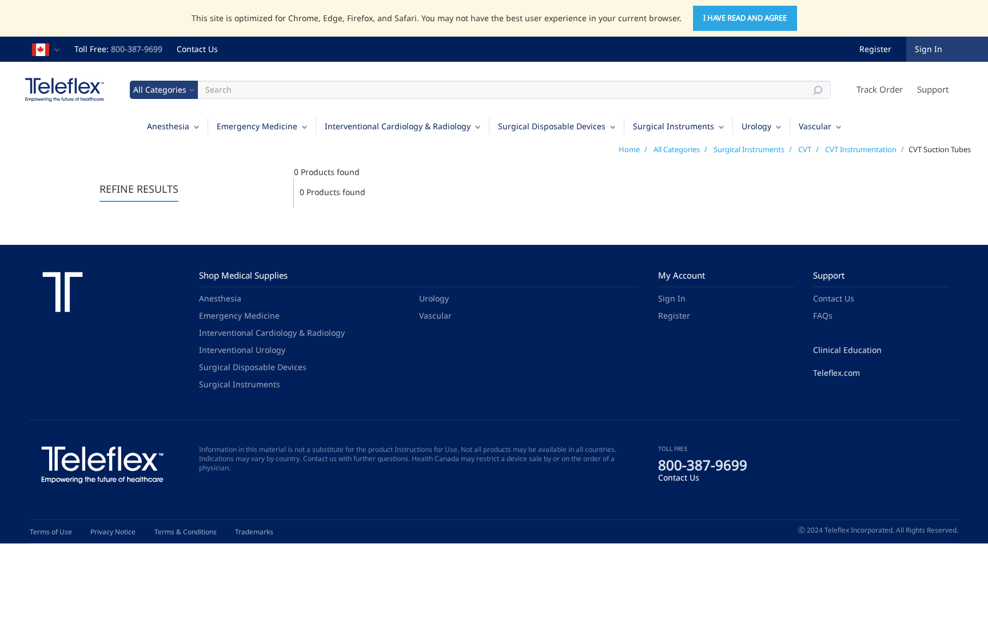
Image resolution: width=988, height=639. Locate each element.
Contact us (320, 458)
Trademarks (254, 532)
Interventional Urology (242, 349)
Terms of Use (51, 532)
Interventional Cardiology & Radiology (398, 126)
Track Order (879, 89)
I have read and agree (745, 18)
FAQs (822, 315)
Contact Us (197, 48)
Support (933, 89)
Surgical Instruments (673, 126)
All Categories (677, 149)
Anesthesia (168, 126)
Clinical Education (847, 349)
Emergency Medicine (257, 126)
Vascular (815, 126)
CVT (804, 149)
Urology (756, 126)
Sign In (672, 298)
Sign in (928, 48)
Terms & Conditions (185, 532)
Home (629, 149)
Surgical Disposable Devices (551, 126)
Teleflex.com (836, 372)
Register (875, 48)
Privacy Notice (113, 532)
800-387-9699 (136, 48)
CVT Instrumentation (861, 149)
